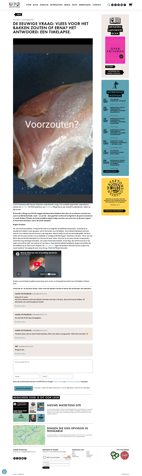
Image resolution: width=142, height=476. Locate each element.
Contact (97, 5)
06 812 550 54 (16, 452)
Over (28, 5)
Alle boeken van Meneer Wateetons (113, 72)
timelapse (49, 207)
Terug (19, 14)
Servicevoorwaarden (73, 381)
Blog (35, 5)
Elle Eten (24, 207)
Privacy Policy (58, 381)
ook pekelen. (49, 245)
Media (67, 5)
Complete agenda (110, 171)
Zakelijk (44, 5)
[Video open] (109, 4)
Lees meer (109, 66)
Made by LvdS (125, 474)
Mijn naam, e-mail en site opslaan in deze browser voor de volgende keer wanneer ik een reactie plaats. (62, 388)
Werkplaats (85, 5)
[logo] (14, 5)
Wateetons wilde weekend (114, 211)
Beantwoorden (20, 306)
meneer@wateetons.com (28, 452)
